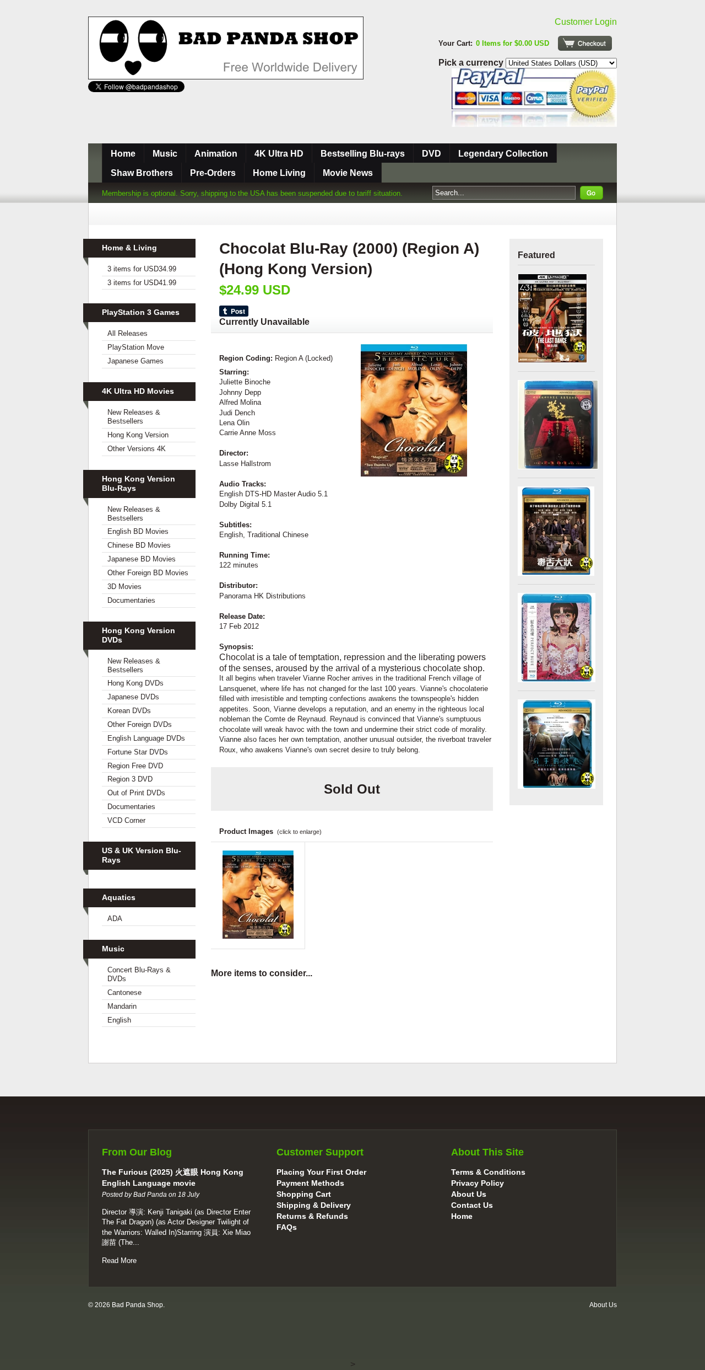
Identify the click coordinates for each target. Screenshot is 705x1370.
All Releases (127, 333)
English (119, 1020)
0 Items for (512, 43)
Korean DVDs (129, 711)
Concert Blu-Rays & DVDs (139, 974)
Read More (119, 1260)
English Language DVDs (146, 738)
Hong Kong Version (138, 435)
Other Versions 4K (136, 449)
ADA (114, 918)
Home (123, 153)
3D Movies (124, 586)
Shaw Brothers (142, 173)
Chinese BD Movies (139, 545)
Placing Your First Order (321, 1172)
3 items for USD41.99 (141, 283)
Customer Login (586, 21)
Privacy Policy (477, 1183)
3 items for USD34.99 (141, 269)
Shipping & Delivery (313, 1205)
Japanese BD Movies (141, 559)
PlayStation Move (135, 347)
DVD (431, 153)
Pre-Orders (213, 173)
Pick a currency (472, 62)
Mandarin (122, 1006)
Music (165, 153)
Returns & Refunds (312, 1216)
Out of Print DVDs (136, 793)
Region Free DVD (135, 766)
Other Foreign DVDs (139, 724)
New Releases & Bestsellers (133, 416)
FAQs (286, 1227)
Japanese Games (135, 361)
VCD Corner (126, 820)
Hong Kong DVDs (135, 683)
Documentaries (131, 600)
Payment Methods (310, 1183)
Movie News (348, 173)
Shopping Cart (303, 1194)
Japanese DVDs (133, 697)
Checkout (585, 43)
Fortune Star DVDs (137, 752)
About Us (468, 1194)
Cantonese (124, 992)
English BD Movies (138, 531)
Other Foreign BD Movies (147, 573)
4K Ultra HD (278, 153)
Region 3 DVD (130, 779)
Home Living (279, 173)
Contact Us (472, 1205)
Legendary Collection (503, 153)
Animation (215, 153)
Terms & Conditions (488, 1172)
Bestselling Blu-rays (363, 153)
